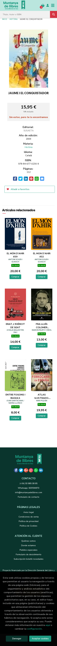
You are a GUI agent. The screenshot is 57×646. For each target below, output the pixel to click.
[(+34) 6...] (36, 470)
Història (14, 19)
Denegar (16, 638)
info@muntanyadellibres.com (28, 492)
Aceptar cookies (40, 638)
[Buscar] (53, 14)
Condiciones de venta (29, 516)
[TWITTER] (21, 470)
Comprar (15, 276)
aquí (47, 625)
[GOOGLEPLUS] (26, 470)
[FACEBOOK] (16, 470)
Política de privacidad (28, 521)
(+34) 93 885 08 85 (28, 483)
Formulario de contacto (28, 497)
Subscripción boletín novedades (28, 559)
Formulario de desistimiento (28, 554)
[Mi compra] (43, 5)
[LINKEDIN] (41, 470)
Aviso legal (28, 512)
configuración (34, 628)
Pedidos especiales (28, 550)
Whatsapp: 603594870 (28, 488)
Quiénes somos (28, 541)
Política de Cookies (28, 525)
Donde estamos (28, 545)
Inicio (4, 19)
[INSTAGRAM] (31, 470)
